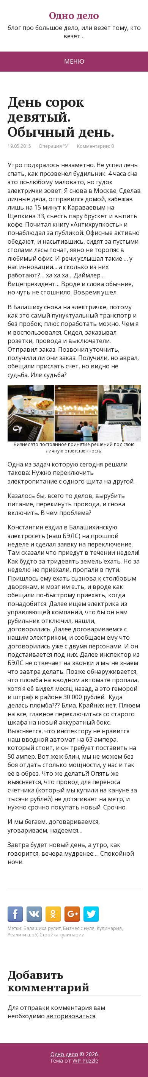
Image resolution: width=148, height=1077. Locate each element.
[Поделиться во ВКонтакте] (34, 914)
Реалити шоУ (22, 934)
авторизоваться (70, 1016)
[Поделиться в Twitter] (91, 914)
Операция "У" (54, 146)
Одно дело (74, 15)
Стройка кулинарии (62, 934)
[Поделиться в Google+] (72, 914)
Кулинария (109, 928)
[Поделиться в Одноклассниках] (53, 914)
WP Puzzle (85, 1060)
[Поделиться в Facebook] (15, 914)
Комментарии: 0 (95, 146)
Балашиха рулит (42, 928)
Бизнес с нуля (78, 928)
